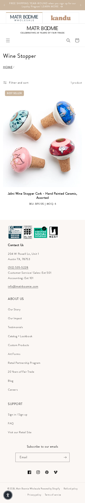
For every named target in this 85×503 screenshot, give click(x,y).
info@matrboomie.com (23, 286)
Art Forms (14, 354)
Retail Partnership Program (24, 363)
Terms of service (53, 494)
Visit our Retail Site (20, 432)
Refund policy (70, 488)
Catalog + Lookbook (20, 336)
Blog (10, 381)
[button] (8, 40)
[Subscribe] (65, 457)
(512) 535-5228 (18, 267)
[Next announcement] (80, 5)
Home (7, 67)
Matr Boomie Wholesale (28, 488)
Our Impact (15, 318)
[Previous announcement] (4, 5)
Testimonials (15, 327)
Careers (13, 390)
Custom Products (18, 345)
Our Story (14, 309)
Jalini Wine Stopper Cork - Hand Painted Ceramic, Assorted (42, 196)
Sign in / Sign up (17, 414)
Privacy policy (34, 494)
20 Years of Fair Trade (21, 372)
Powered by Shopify (50, 488)
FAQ (11, 423)
